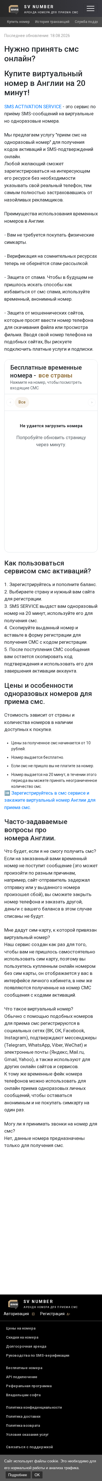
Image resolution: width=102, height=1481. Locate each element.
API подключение (21, 1377)
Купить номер (18, 22)
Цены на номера (20, 1328)
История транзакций (52, 22)
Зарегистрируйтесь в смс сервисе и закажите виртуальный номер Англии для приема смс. (49, 800)
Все (22, 402)
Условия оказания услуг (27, 1434)
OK (37, 1475)
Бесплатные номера (24, 1368)
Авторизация (16, 1313)
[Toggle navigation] (90, 8)
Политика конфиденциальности (34, 1407)
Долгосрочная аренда (26, 1346)
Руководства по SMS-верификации (37, 1355)
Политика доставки (23, 1416)
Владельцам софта (23, 1395)
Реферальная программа (29, 1386)
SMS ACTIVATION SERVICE (32, 106)
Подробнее (18, 1475)
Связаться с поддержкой (29, 1447)
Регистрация (52, 1313)
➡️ (7, 793)
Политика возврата (23, 1425)
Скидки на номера (22, 1337)
